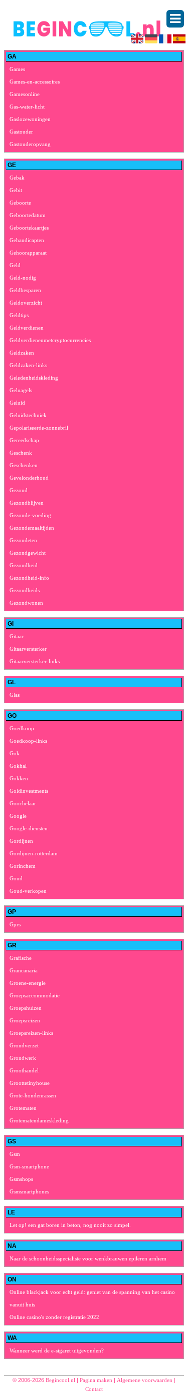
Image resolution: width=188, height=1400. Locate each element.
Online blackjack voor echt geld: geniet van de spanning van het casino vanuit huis (92, 1298)
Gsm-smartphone (29, 1166)
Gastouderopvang (30, 144)
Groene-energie (28, 983)
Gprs (15, 924)
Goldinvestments (29, 791)
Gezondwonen (26, 603)
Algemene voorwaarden (144, 1380)
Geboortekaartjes (29, 228)
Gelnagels (21, 390)
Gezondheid (24, 565)
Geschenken (24, 465)
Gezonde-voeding (30, 515)
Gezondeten (23, 540)
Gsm (15, 1154)
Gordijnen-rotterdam (34, 853)
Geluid (17, 403)
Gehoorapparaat (28, 253)
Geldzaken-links (28, 365)
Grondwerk (23, 1058)
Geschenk (21, 453)
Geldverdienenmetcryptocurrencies (50, 340)
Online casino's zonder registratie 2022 (54, 1317)
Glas (15, 695)
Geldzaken (22, 353)
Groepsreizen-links (31, 1033)
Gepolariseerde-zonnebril (39, 428)
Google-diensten (29, 828)
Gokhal (18, 766)
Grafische (21, 958)
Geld (15, 265)
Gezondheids (25, 590)
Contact (94, 1389)
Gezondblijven (27, 503)
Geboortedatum (28, 215)
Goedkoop (22, 728)
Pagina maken (96, 1380)
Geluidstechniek (28, 415)
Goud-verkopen (28, 891)
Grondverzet (24, 1045)
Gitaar (17, 636)
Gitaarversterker (28, 649)
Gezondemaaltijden (32, 528)
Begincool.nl (60, 1380)
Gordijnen (21, 841)
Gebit (16, 190)
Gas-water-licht (27, 107)
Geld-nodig (23, 278)
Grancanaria (24, 970)
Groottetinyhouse (30, 1083)
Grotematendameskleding (39, 1120)
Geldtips (19, 315)
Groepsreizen (25, 1020)
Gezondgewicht (28, 553)
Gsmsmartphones (29, 1191)
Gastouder (21, 132)
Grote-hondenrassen (33, 1095)
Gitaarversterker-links (35, 661)
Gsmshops (21, 1179)
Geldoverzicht (26, 303)
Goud (16, 878)
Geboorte (20, 203)
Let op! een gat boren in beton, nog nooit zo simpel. (70, 1225)
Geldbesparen (25, 290)
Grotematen (23, 1108)
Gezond (19, 490)
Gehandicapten (27, 240)
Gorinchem (23, 866)
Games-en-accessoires (35, 82)
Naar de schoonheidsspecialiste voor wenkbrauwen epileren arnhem (88, 1258)
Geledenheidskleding (34, 378)
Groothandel (24, 1070)
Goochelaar (23, 803)
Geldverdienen (27, 328)
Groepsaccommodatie (35, 995)
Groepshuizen (26, 1008)
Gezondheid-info (29, 578)
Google (18, 816)
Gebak (17, 178)
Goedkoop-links (28, 741)
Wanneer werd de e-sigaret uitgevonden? (57, 1350)
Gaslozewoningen (30, 119)
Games (17, 69)
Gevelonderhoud (29, 478)
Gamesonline (25, 94)
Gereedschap (24, 440)
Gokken (19, 778)
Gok (15, 753)
